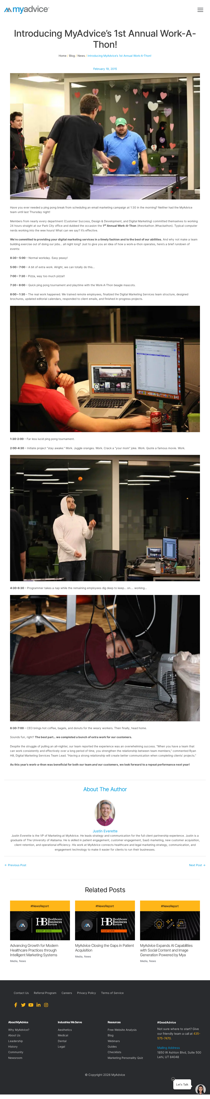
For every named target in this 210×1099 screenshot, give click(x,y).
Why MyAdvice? (18, 1029)
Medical (63, 1035)
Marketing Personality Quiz (125, 1057)
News (22, 961)
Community (15, 1052)
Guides (112, 1046)
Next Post (197, 865)
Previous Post (15, 865)
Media (13, 961)
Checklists (114, 1052)
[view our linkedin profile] (38, 1005)
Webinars (114, 1041)
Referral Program (45, 993)
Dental (62, 1041)
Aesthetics (65, 1029)
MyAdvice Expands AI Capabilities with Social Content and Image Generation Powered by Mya (166, 950)
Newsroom (15, 1057)
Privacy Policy (86, 993)
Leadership (15, 1041)
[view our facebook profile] (15, 1005)
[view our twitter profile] (23, 1005)
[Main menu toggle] (200, 9)
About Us (14, 1035)
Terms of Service (112, 993)
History (13, 1046)
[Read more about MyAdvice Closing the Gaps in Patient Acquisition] (105, 920)
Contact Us (21, 993)
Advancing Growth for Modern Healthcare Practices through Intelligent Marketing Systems (34, 950)
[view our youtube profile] (30, 1005)
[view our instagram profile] (46, 1005)
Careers (67, 993)
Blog (110, 1035)
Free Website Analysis (122, 1029)
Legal (61, 1046)
